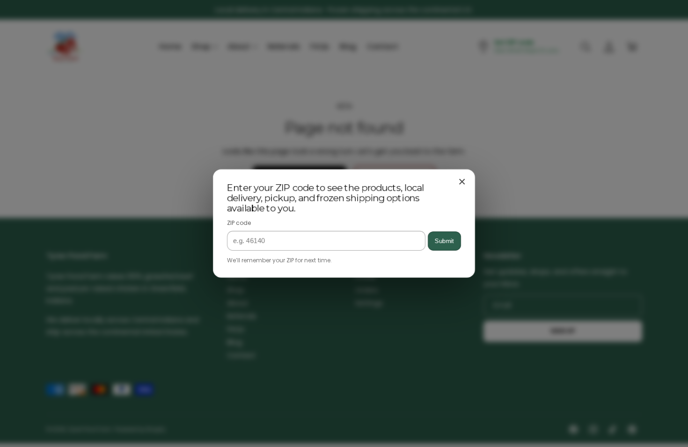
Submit (444, 241)
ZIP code (239, 223)
